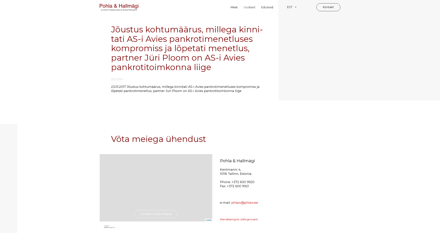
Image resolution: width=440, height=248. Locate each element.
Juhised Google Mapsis (156, 214)
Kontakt (328, 7)
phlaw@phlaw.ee (244, 203)
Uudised (249, 7)
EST (290, 7)
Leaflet (208, 220)
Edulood (267, 7)
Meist (234, 7)
